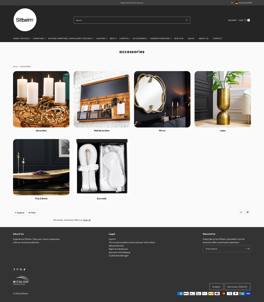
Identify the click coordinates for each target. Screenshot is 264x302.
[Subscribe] (247, 248)
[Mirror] (162, 99)
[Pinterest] (17, 269)
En (232, 3)
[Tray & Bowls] (41, 167)
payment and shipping (119, 252)
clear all (86, 220)
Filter (33, 212)
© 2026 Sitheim (20, 293)
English (216, 286)
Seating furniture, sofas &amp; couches (70, 38)
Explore (20, 212)
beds (112, 38)
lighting (100, 38)
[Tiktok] (24, 269)
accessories (139, 38)
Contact (217, 38)
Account (232, 20)
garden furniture (160, 38)
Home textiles (21, 38)
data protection (116, 245)
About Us (203, 38)
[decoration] (41, 99)
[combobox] (132, 20)
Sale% (191, 38)
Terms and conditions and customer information (132, 242)
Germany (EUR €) (245, 3)
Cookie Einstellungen (119, 255)
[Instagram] (21, 269)
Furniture (38, 38)
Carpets (123, 38)
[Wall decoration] (102, 99)
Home (15, 66)
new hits (178, 38)
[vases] (223, 99)
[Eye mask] (102, 167)
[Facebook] (14, 269)
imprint (112, 239)
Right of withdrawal (118, 249)
